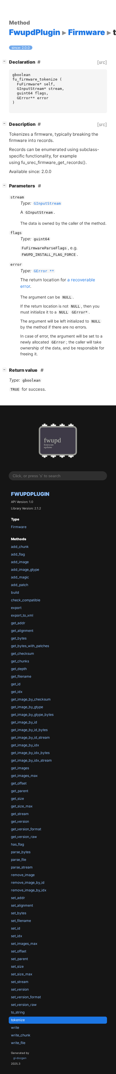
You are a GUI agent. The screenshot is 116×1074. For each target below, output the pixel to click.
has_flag (17, 844)
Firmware (18, 527)
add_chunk (20, 546)
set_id (15, 928)
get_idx (17, 692)
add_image (20, 562)
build (15, 592)
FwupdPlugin (30, 494)
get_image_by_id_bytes (29, 730)
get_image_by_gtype (27, 707)
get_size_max (22, 806)
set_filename (21, 921)
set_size (17, 966)
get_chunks (20, 661)
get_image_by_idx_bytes (30, 753)
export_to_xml (22, 615)
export (16, 608)
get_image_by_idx (25, 745)
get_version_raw (24, 837)
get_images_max (24, 775)
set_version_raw (24, 1004)
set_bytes (18, 913)
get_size (17, 798)
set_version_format (26, 997)
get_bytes (18, 638)
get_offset (18, 783)
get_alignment (22, 630)
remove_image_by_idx (28, 890)
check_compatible (25, 600)
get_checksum (22, 653)
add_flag (18, 554)
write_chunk (20, 1035)
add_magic (20, 577)
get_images (20, 768)
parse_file (18, 859)
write (15, 1027)
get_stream (20, 814)
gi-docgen (19, 1058)
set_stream (19, 982)
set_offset (18, 951)
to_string (17, 1012)
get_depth (19, 669)
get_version (20, 821)
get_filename (21, 676)
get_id (16, 684)
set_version (20, 989)
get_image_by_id (24, 722)
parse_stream (22, 867)
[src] (102, 62)
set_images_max (24, 943)
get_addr (18, 623)
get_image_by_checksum (31, 699)
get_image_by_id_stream (30, 737)
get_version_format (26, 829)
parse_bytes (20, 852)
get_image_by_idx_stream (31, 760)
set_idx (16, 936)
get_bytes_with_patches (30, 646)
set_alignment (22, 905)
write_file (18, 1043)
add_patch (19, 585)
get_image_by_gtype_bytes (32, 714)
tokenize (18, 1020)
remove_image (23, 875)
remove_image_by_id (27, 882)
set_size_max (21, 974)
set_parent (19, 959)
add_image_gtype (25, 569)
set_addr (18, 898)
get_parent (19, 791)
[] (5, 61)
